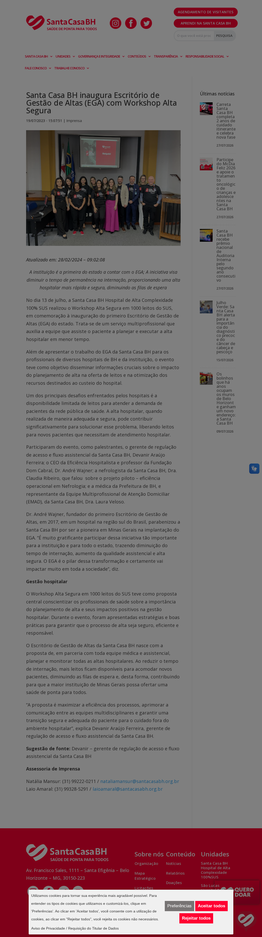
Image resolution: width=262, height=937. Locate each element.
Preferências (179, 905)
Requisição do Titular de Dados (93, 928)
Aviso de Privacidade (48, 928)
